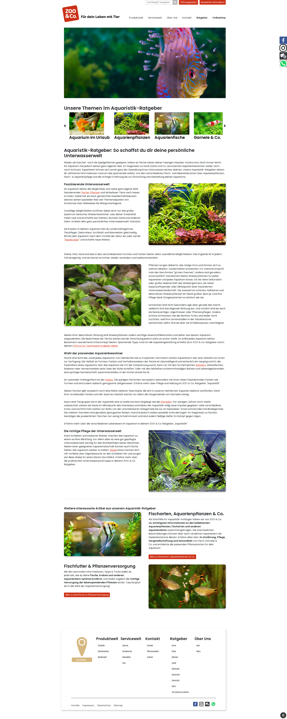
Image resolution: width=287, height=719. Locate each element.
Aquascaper (72, 239)
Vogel (174, 663)
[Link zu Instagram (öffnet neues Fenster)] (283, 48)
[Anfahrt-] (81, 650)
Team (198, 651)
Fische (85, 192)
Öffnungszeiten (188, 2)
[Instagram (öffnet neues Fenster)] (201, 704)
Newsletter (126, 657)
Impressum (88, 705)
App (124, 663)
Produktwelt (136, 17)
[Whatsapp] (213, 704)
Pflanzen (95, 192)
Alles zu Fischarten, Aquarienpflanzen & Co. (172, 556)
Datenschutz (104, 705)
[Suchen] (175, 2)
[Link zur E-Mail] (283, 56)
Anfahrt (150, 657)
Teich (174, 686)
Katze (174, 651)
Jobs (198, 645)
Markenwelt (102, 657)
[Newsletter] (207, 704)
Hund (174, 645)
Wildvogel (175, 668)
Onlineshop (219, 17)
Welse (113, 450)
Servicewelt (155, 17)
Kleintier (175, 657)
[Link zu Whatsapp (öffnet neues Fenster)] (283, 63)
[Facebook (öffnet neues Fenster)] (195, 704)
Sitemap (118, 705)
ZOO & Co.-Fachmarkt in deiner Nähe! (95, 346)
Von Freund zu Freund (180, 692)
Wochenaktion (103, 651)
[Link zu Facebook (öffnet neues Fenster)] (283, 40)
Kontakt (187, 17)
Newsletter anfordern (212, 2)
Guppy (109, 379)
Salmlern (201, 365)
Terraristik (175, 680)
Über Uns (172, 17)
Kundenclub (127, 651)
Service (125, 645)
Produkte (101, 645)
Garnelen (166, 402)
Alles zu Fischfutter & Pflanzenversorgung (87, 594)
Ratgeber (202, 17)
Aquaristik (176, 674)
